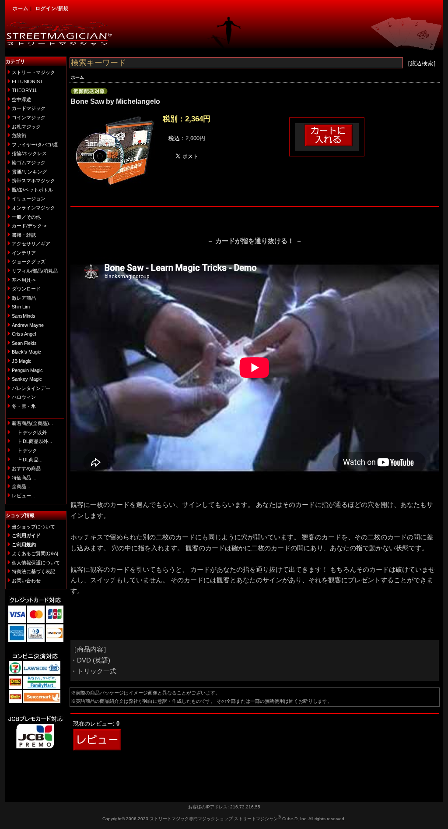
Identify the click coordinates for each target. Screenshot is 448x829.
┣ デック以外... (31, 432)
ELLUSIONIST (27, 81)
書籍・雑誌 (24, 234)
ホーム (20, 8)
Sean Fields (24, 343)
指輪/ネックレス (29, 153)
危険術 (19, 135)
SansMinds (23, 316)
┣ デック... (26, 450)
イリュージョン (29, 198)
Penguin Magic (27, 370)
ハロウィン (24, 397)
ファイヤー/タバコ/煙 (35, 144)
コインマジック (29, 117)
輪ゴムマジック (29, 162)
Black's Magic (26, 351)
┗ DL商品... (27, 459)
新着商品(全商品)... (32, 423)
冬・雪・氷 (24, 406)
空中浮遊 (21, 99)
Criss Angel (24, 334)
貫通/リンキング (29, 171)
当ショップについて (33, 526)
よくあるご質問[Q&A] (35, 553)
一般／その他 (26, 217)
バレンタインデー (31, 388)
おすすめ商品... (28, 468)
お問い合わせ (26, 580)
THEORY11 (24, 90)
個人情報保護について (36, 562)
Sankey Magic (27, 379)
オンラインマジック (33, 207)
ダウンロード (26, 288)
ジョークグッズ (29, 261)
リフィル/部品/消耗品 (35, 270)
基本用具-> (23, 280)
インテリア (24, 252)
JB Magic (22, 361)
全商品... (21, 486)
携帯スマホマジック (33, 180)
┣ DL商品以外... (32, 441)
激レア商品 (24, 298)
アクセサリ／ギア (31, 243)
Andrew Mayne (28, 325)
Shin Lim (21, 306)
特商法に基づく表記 (33, 571)
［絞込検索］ (422, 63)
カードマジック (29, 108)
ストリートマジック (33, 72)
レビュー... (23, 495)
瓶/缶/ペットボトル (32, 189)
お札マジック (26, 126)
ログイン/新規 (52, 8)
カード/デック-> (29, 225)
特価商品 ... (24, 477)
